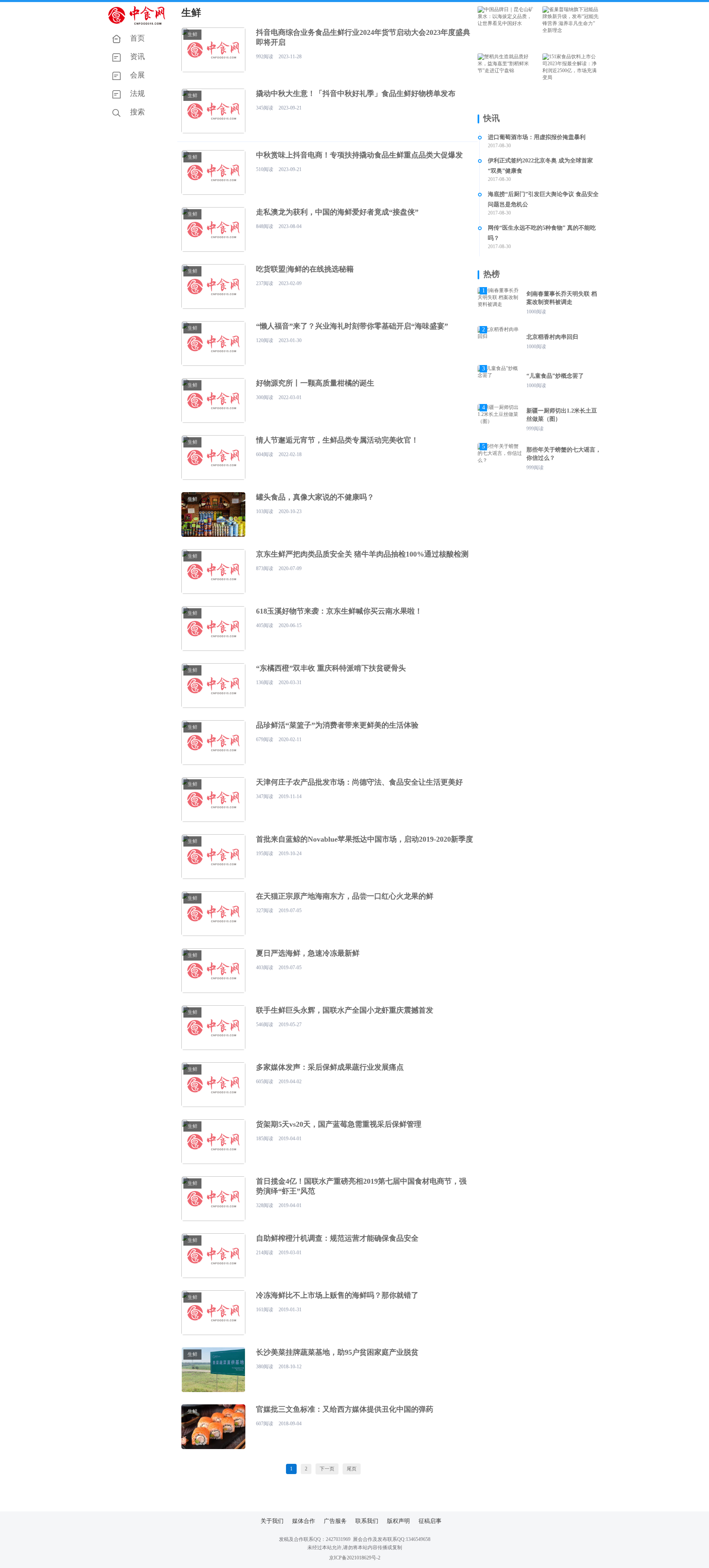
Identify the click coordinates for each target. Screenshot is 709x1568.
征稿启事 (430, 1521)
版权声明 (398, 1521)
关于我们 (272, 1521)
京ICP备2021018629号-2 (354, 1558)
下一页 (327, 1469)
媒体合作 (303, 1521)
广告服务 (335, 1521)
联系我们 (366, 1521)
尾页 (352, 1469)
